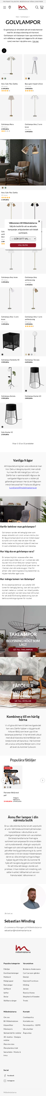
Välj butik (23, 245)
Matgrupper (8, 981)
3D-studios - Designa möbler (12, 1038)
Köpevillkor (8, 1025)
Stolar (6, 996)
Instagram (10, 1081)
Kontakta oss (28, 1021)
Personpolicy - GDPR (31, 1025)
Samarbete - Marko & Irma (12, 1053)
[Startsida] (23, 7)
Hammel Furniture (30, 981)
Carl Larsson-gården (31, 973)
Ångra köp (27, 1033)
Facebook (10, 1075)
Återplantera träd (11, 1048)
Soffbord (7, 989)
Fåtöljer (7, 969)
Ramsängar (8, 985)
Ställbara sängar (10, 1000)
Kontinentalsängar (11, 973)
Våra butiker (28, 1029)
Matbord (7, 977)
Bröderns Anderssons (32, 969)
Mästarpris (8, 1029)
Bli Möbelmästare (11, 1021)
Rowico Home (28, 993)
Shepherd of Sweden (31, 996)
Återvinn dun (9, 1044)
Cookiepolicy (28, 1017)
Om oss (7, 1017)
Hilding (26, 985)
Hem (17, 17)
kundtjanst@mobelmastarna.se (23, 487)
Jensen (25, 989)
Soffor (6, 993)
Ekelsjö (26, 977)
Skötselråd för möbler (12, 1033)
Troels (25, 1000)
